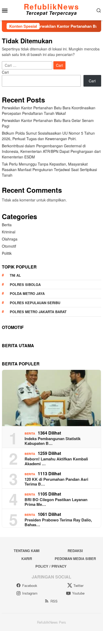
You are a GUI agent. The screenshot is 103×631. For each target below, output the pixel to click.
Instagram (30, 593)
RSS (54, 601)
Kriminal (8, 231)
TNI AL (15, 275)
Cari (5, 72)
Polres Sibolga (25, 284)
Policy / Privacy (51, 566)
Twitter (78, 585)
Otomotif (9, 246)
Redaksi (75, 550)
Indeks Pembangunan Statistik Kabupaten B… (53, 441)
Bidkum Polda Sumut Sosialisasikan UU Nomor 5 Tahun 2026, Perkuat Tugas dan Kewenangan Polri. (48, 135)
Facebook (29, 585)
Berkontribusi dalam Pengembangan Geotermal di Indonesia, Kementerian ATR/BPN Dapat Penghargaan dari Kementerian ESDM (51, 151)
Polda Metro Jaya (27, 293)
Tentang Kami (27, 550)
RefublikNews (51, 6)
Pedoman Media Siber (75, 558)
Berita (7, 224)
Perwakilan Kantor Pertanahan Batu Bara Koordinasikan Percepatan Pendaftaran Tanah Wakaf (48, 110)
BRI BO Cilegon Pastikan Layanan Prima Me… (56, 502)
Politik (7, 253)
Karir (26, 558)
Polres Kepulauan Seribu (35, 302)
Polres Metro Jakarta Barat (38, 311)
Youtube (78, 593)
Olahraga (9, 239)
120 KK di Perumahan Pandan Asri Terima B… (56, 481)
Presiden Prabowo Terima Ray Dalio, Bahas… (58, 522)
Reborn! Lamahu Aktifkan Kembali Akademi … (56, 461)
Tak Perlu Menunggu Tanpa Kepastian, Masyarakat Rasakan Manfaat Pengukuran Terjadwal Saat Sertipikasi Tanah (49, 169)
